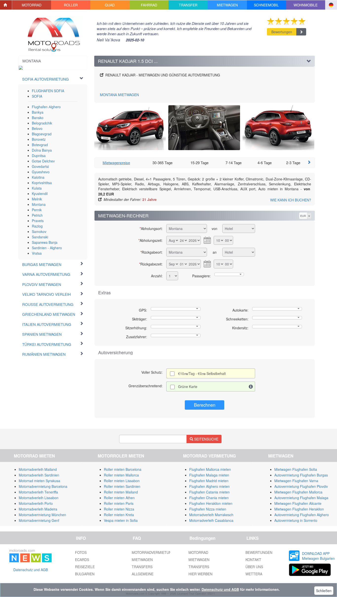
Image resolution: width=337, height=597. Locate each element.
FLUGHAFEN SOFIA (48, 90)
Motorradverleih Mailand (38, 469)
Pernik (37, 209)
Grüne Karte (187, 386)
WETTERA (253, 573)
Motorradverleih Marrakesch (211, 514)
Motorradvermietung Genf (39, 520)
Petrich (37, 215)
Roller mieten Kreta (119, 514)
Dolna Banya (42, 150)
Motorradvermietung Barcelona (43, 486)
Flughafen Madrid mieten (208, 480)
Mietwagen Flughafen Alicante (297, 503)
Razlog (37, 226)
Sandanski (40, 236)
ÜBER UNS (254, 566)
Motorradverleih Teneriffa (38, 492)
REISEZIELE (85, 566)
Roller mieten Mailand (121, 492)
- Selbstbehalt (202, 373)
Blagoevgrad (42, 133)
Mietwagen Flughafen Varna (296, 480)
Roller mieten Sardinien (122, 486)
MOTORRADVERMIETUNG (153, 552)
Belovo (37, 128)
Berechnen (204, 405)
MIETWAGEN (119, 94)
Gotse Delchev (43, 160)
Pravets (38, 220)
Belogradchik (42, 123)
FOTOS (81, 552)
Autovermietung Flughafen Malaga (301, 497)
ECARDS (82, 559)
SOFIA (37, 96)
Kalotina (38, 177)
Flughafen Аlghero (46, 106)
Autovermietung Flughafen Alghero (301, 514)
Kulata (37, 188)
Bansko (37, 117)
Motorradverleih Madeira (38, 509)
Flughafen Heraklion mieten (210, 503)
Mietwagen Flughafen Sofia (295, 469)
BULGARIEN (84, 573)
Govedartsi (40, 166)
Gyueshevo (41, 171)
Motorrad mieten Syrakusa (39, 480)
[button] (31, 5)
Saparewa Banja (44, 242)
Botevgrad (40, 144)
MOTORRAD (198, 552)
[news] (30, 554)
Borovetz (39, 139)
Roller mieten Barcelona (122, 469)
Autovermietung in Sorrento (295, 520)
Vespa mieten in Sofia (121, 520)
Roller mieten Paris (118, 503)
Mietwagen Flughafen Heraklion (299, 509)
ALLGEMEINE (142, 573)
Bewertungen (281, 31)
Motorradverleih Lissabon (38, 497)
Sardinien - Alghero (47, 247)
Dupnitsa (39, 155)
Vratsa (37, 253)
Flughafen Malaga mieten (209, 475)
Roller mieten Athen (119, 497)
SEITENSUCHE (205, 439)
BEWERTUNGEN (258, 552)
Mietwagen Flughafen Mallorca (298, 492)
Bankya (37, 112)
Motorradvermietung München (42, 514)
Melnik (37, 198)
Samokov (39, 231)
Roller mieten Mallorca (121, 475)
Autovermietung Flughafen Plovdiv (301, 486)
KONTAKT (253, 559)
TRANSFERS (142, 566)
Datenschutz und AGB (30, 569)
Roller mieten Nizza (119, 509)
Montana (39, 204)
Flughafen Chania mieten (209, 497)
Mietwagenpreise (116, 162)
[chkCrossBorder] (251, 386)
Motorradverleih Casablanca (211, 520)
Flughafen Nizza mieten (207, 509)
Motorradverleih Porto (36, 503)
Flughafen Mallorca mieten (210, 469)
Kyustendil (40, 193)
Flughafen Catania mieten (209, 492)
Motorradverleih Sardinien (39, 475)
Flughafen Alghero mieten (209, 486)
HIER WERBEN (200, 573)
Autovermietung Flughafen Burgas (301, 475)
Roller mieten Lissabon (122, 480)
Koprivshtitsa (42, 182)
